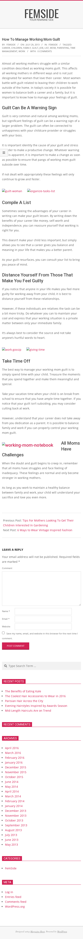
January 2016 (14, 762)
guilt (35, 47)
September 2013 (16, 825)
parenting (63, 47)
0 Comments (44, 51)
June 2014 (11, 782)
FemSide (53, 44)
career (6, 47)
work (22, 51)
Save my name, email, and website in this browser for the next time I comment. (40, 636)
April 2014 (12, 791)
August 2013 (13, 830)
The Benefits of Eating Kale (23, 691)
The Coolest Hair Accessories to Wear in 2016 (35, 696)
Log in (9, 892)
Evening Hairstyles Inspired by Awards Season (36, 706)
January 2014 (14, 806)
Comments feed (15, 902)
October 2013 (14, 820)
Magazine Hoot (37, 931)
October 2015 (14, 777)
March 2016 (13, 753)
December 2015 (15, 767)
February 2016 (14, 758)
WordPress (62, 931)
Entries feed (13, 897)
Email (5, 618)
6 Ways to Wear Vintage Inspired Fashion (44, 530)
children (16, 47)
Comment (7, 568)
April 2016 (12, 748)
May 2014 (11, 787)
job (41, 47)
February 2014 (14, 801)
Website (6, 626)
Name (6, 611)
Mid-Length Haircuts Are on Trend (28, 710)
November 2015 (15, 772)
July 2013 (11, 835)
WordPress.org (15, 906)
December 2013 (15, 811)
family (27, 47)
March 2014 (13, 796)
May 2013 (11, 844)
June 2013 (11, 840)
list (47, 47)
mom (53, 47)
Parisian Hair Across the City (24, 701)
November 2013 (15, 815)
